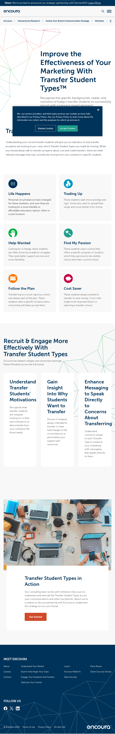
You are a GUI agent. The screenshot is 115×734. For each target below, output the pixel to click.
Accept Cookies (67, 128)
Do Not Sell (59, 727)
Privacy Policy (44, 727)
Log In (67, 666)
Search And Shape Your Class (35, 672)
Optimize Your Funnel (31, 682)
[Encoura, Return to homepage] (12, 11)
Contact (7, 677)
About (6, 666)
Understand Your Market (32, 666)
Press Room (96, 666)
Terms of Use (28, 727)
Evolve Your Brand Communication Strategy (67, 21)
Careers (7, 672)
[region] (57, 121)
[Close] (98, 109)
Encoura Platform (72, 672)
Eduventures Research (29, 21)
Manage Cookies (45, 128)
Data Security (70, 677)
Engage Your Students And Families (37, 677)
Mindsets (99, 21)
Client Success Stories (100, 672)
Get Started (35, 617)
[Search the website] (103, 11)
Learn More (94, 3)
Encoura (8, 21)
